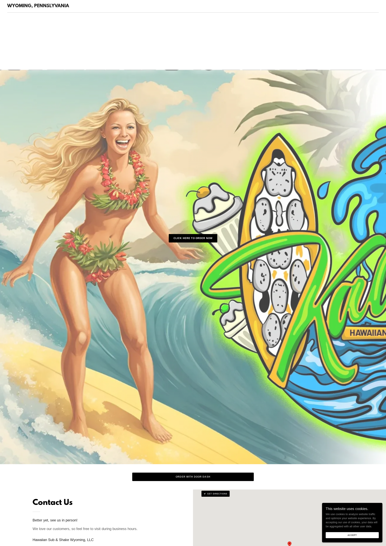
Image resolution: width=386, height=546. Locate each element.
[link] (38, 6)
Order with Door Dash (193, 476)
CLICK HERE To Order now (193, 238)
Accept (352, 535)
